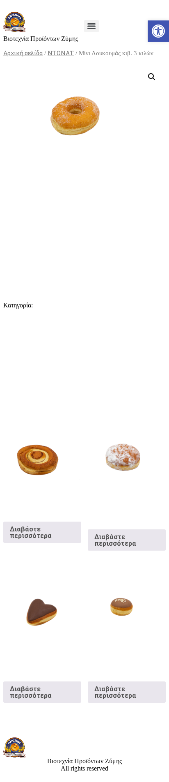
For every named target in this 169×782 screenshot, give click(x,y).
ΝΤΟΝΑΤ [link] (61, 53)
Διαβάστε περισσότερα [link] (31, 532)
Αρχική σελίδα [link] (23, 53)
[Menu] (91, 26)
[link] (158, 31)
